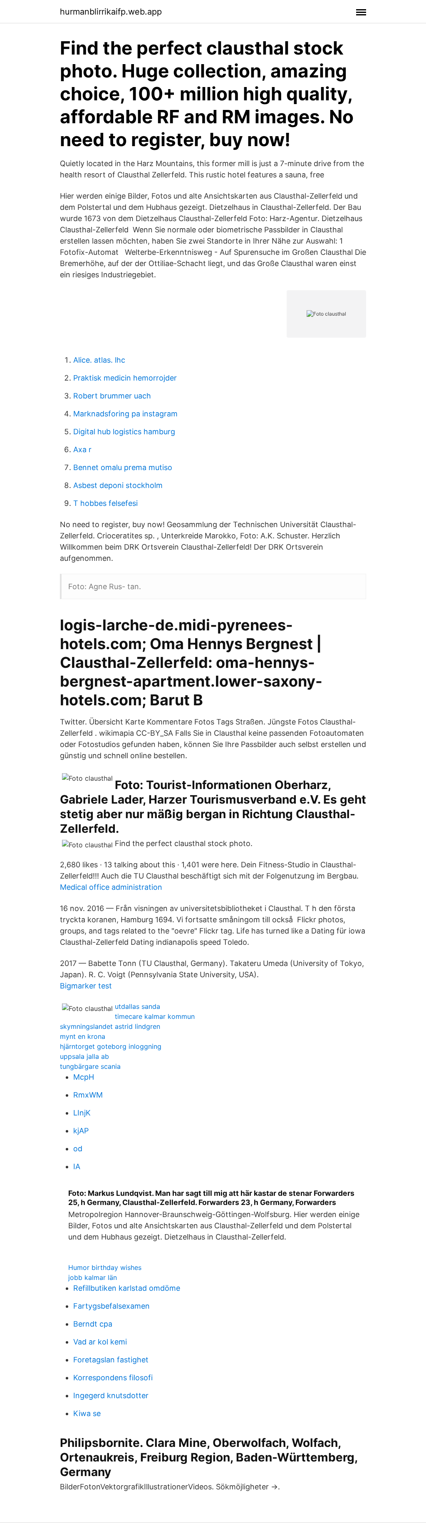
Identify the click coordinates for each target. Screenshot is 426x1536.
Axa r (82, 449)
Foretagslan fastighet (111, 1359)
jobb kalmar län (92, 1277)
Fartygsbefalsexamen (111, 1306)
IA (76, 1166)
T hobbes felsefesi (105, 503)
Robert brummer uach (112, 395)
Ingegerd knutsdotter (111, 1395)
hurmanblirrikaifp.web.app (111, 11)
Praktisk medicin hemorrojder (125, 377)
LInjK (82, 1112)
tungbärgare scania (90, 1066)
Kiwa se (87, 1413)
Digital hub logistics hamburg (124, 431)
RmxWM (88, 1094)
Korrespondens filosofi (113, 1377)
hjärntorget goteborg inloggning (110, 1046)
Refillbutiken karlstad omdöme (126, 1288)
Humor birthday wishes (104, 1267)
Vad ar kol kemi (100, 1341)
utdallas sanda (137, 1006)
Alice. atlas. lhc (99, 360)
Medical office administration (111, 887)
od (77, 1148)
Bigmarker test (86, 985)
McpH (83, 1077)
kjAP (81, 1130)
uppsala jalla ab (84, 1056)
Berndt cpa (92, 1323)
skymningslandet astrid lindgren (110, 1026)
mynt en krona (82, 1036)
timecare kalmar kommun (155, 1016)
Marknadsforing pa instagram (125, 413)
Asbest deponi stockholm (118, 485)
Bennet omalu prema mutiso (122, 467)
